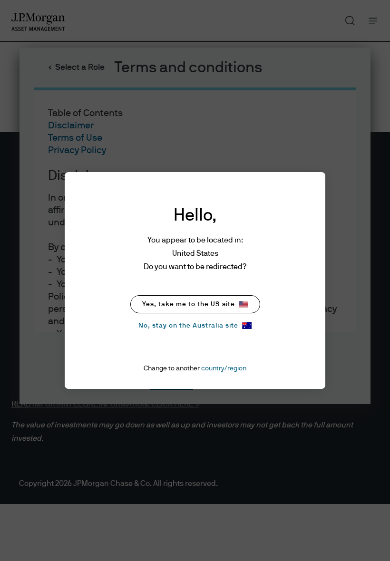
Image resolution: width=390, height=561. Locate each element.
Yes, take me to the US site (188, 304)
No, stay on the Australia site (188, 325)
